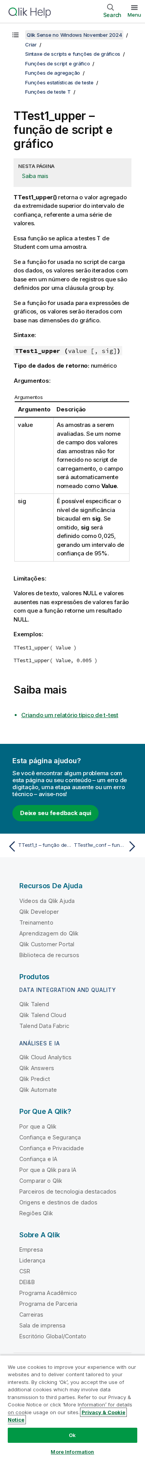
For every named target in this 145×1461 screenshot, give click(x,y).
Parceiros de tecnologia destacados (67, 1191)
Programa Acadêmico (48, 1293)
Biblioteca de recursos (49, 955)
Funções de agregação (52, 73)
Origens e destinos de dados (58, 1202)
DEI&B (27, 1282)
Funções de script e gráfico (57, 63)
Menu (134, 15)
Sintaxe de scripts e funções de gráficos (72, 54)
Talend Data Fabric (44, 1026)
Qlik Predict (34, 1079)
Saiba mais (35, 176)
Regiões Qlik (36, 1213)
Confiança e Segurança (50, 1137)
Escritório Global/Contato (52, 1336)
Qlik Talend (34, 1004)
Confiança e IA (38, 1159)
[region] (72, 1408)
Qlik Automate (38, 1089)
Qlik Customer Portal (46, 944)
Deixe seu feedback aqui (55, 813)
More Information (72, 1452)
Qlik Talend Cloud (42, 1015)
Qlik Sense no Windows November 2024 (74, 35)
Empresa (31, 1249)
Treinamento (36, 922)
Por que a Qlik (37, 1126)
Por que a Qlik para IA (48, 1169)
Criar (31, 44)
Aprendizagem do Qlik (48, 933)
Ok (72, 1435)
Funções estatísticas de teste (59, 82)
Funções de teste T (48, 92)
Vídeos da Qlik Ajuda (47, 900)
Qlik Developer (39, 911)
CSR (24, 1271)
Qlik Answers (36, 1068)
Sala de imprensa (42, 1325)
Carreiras (31, 1314)
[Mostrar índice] (15, 34)
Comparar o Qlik (40, 1180)
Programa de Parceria (48, 1303)
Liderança (32, 1260)
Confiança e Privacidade (51, 1148)
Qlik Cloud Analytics (45, 1057)
